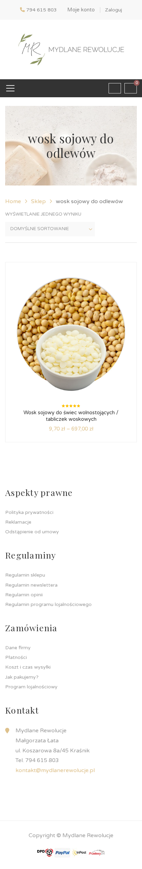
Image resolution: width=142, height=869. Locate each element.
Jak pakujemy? (22, 677)
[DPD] (45, 852)
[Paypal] (62, 852)
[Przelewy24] (97, 852)
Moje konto (81, 10)
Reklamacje (18, 522)
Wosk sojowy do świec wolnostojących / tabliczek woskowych (71, 416)
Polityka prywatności (29, 512)
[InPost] (80, 852)
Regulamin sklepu (25, 575)
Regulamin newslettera (31, 585)
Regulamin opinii (24, 595)
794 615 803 (41, 10)
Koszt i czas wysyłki (28, 667)
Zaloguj (113, 10)
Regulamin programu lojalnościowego (48, 604)
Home (13, 201)
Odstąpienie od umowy (32, 532)
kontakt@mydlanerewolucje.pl (55, 770)
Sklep (38, 201)
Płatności (16, 657)
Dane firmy (18, 648)
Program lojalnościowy (31, 687)
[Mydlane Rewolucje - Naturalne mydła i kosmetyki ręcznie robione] (71, 49)
